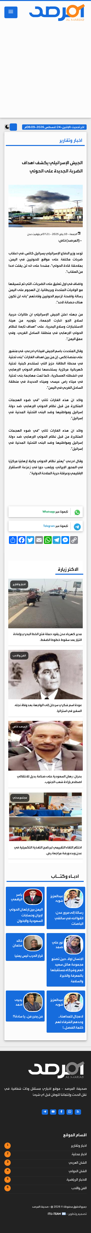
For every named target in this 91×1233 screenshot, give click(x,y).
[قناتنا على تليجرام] (45, 1112)
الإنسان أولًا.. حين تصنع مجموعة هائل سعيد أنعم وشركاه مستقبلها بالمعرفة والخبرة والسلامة (66, 970)
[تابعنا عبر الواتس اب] (69, 1112)
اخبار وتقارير (79, 1146)
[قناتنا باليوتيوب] (53, 1112)
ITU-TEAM (54, 1214)
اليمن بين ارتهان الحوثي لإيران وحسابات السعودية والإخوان (26, 915)
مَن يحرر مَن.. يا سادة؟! (28, 1016)
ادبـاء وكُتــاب (65, 876)
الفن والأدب (79, 1188)
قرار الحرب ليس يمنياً (29, 956)
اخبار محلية (79, 1154)
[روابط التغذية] (78, 1112)
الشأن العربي (78, 1162)
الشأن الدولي (78, 1171)
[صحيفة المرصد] (55, 12)
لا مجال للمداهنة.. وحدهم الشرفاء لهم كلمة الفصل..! (69, 1022)
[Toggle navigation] (10, 12)
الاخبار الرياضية (76, 1179)
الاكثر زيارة (68, 569)
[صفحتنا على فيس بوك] (61, 1112)
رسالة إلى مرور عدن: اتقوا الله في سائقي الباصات (69, 918)
